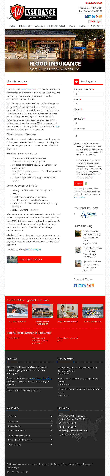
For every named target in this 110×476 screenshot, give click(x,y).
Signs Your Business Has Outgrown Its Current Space (92, 266)
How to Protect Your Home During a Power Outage (92, 252)
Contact (96, 25)
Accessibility (68, 464)
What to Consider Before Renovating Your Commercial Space (91, 237)
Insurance (25, 25)
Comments (79, 128)
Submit (79, 183)
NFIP (57, 126)
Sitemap (36, 390)
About (83, 25)
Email (77, 99)
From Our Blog (83, 226)
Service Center (14, 426)
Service (39, 25)
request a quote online (40, 378)
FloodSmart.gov (33, 249)
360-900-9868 (69, 423)
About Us (12, 416)
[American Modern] (89, 214)
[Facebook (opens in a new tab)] (86, 16)
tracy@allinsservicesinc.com (75, 430)
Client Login (95, 21)
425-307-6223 (69, 426)
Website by (14, 467)
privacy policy (79, 197)
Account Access (84, 464)
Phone (78, 109)
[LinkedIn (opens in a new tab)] (89, 16)
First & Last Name (84, 89)
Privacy (44, 464)
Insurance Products (17, 430)
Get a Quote (30, 259)
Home (12, 25)
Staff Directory (14, 444)
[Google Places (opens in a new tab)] (93, 16)
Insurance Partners (86, 208)
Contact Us (13, 421)
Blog (72, 25)
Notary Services (56, 25)
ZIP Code (79, 119)
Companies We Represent (20, 440)
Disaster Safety (13, 338)
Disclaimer (55, 464)
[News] (100, 16)
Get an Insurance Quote (19, 435)
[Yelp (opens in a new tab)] (97, 16)
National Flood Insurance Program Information (40, 341)
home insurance (28, 89)
